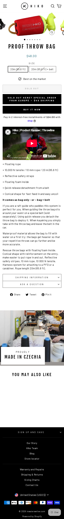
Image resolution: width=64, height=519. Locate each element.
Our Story (32, 443)
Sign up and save (31, 432)
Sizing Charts (32, 479)
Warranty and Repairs (32, 469)
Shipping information (32, 277)
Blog (32, 453)
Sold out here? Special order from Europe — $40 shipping (32, 99)
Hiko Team (32, 448)
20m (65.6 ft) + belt (42, 69)
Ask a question (32, 284)
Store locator (32, 458)
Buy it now (32, 109)
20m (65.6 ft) (17, 69)
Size (32, 63)
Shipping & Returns (32, 474)
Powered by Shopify (32, 516)
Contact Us (32, 485)
